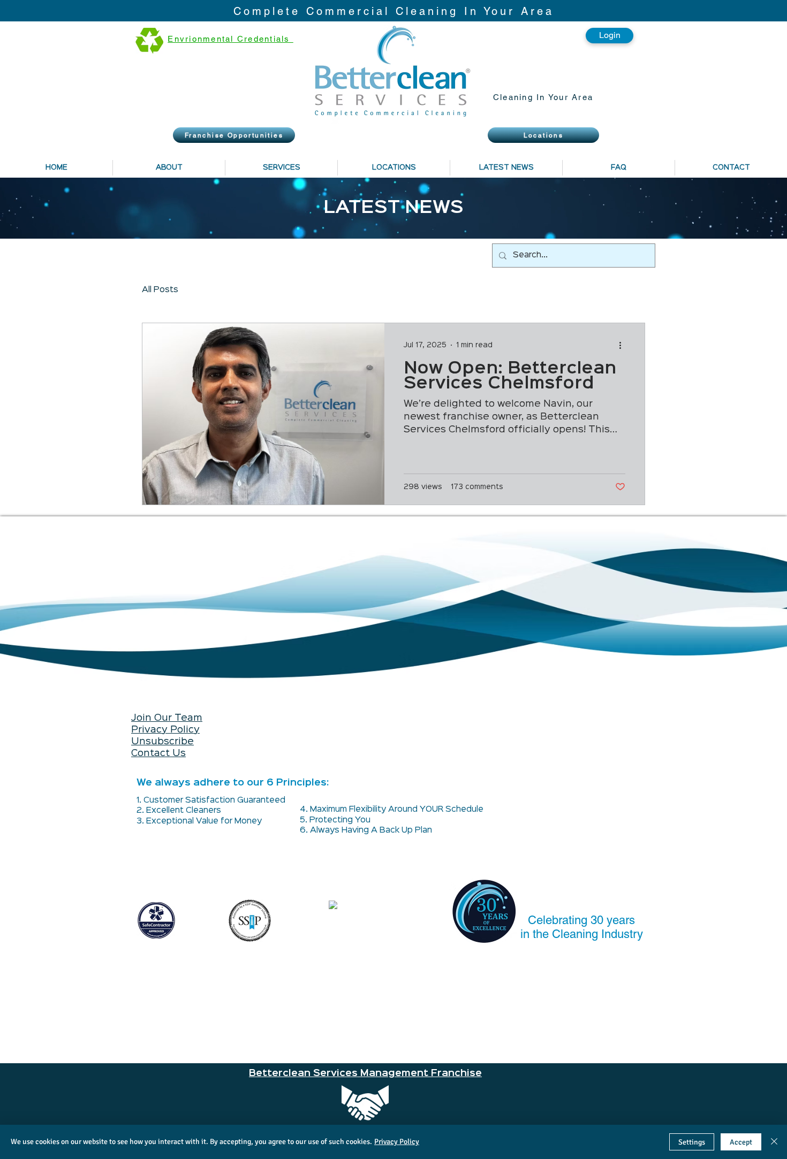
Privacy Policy (165, 730)
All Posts (160, 290)
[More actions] (623, 345)
